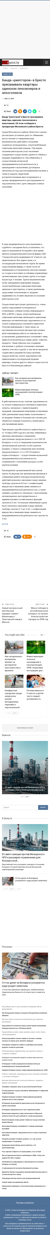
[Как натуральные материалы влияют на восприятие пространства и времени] (7, 381)
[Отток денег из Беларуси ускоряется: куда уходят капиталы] (7, 881)
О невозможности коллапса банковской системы (20, 1168)
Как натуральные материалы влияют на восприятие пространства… (28, 380)
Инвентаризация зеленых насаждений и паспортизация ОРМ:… (28, 392)
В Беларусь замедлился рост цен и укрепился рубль (21, 1110)
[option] (25, 768)
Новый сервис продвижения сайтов (15, 1182)
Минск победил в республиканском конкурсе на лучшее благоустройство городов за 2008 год (38, 614)
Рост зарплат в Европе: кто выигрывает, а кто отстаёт (21, 1152)
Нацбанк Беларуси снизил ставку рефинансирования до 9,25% (25, 1070)
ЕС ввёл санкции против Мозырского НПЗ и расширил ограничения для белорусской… (25, 788)
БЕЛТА (5, 524)
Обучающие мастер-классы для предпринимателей (21, 1178)
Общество (7, 74)
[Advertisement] (25, 29)
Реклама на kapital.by (25, 1203)
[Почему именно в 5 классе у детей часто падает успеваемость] (36, 681)
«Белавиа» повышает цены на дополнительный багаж (22, 1087)
